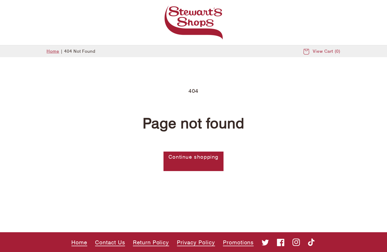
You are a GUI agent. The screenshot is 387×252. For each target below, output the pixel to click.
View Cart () (326, 51)
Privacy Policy (196, 242)
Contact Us (110, 242)
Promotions (238, 242)
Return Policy (151, 242)
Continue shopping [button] (193, 157)
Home (53, 51)
